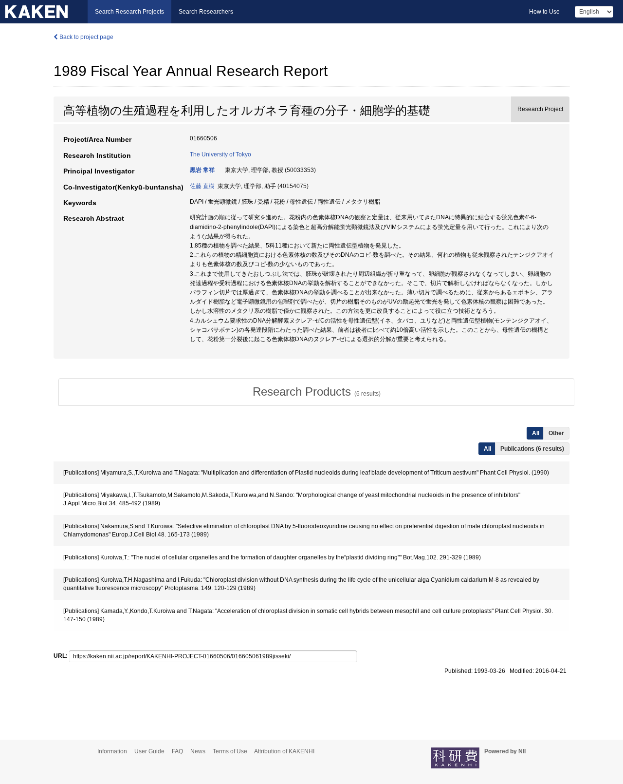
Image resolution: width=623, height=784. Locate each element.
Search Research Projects (129, 11)
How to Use (544, 11)
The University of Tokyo (220, 154)
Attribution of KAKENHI (284, 751)
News (197, 751)
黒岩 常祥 (202, 170)
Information (112, 751)
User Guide (149, 751)
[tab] (316, 391)
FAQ (177, 751)
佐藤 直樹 (202, 186)
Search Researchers (206, 11)
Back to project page (85, 37)
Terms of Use (230, 751)
